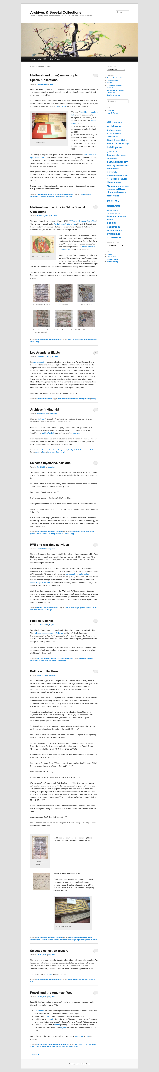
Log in (109, 254)
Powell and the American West (51, 992)
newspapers (111, 189)
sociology (110, 219)
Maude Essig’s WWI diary (40, 582)
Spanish (87, 940)
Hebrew (61, 940)
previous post (38, 362)
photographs (113, 192)
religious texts (44, 196)
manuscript (40, 1010)
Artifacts (61, 398)
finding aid (41, 419)
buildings (125, 143)
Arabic (71, 937)
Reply (93, 398)
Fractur (44, 940)
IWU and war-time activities (49, 544)
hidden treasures (118, 178)
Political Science (42, 620)
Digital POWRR (112, 80)
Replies (94, 940)
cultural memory (117, 162)
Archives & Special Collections (55, 12)
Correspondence (74, 531)
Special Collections (55, 196)
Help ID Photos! (55, 59)
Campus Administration (50, 450)
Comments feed (112, 259)
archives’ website (48, 433)
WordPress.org (112, 261)
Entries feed (111, 257)
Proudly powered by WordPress (79, 1064)
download (76, 433)
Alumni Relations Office (115, 78)
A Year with (83, 221)
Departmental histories (44, 658)
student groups (114, 230)
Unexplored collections (65, 194)
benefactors (112, 136)
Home (33, 59)
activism (118, 122)
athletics (118, 130)
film (108, 179)
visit (87, 1036)
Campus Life (113, 154)
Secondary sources (54, 534)
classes (123, 155)
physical (63, 1027)
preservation (113, 195)
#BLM (110, 122)
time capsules (112, 237)
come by (49, 974)
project (65, 224)
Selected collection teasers (49, 950)
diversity (112, 172)
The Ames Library (113, 95)
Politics (75, 398)
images (57, 1024)
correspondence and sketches (77, 574)
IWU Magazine (112, 83)
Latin (66, 940)
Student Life (42, 610)
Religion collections (44, 671)
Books (44, 452)
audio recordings (114, 133)
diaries (83, 531)
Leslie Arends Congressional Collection (48, 633)
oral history (120, 189)
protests (109, 210)
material (50, 1019)
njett (51, 84)
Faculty (70, 450)
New (64, 106)
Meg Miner (54, 216)
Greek (56, 940)
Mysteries (80, 940)
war (63, 534)
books (48, 1016)
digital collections (120, 165)
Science (44, 534)
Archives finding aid (44, 409)
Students (77, 450)
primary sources (84, 398)
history (89, 194)
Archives (38, 452)
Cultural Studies (41, 194)
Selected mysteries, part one (50, 463)
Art (76, 1044)
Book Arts (83, 194)
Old (57, 106)
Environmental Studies (86, 658)
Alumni (38, 450)
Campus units (41, 339)
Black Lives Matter (117, 140)
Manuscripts (34, 196)
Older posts (35, 1055)
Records (115, 210)
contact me (79, 1036)
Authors (77, 937)
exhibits (125, 175)
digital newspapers (113, 168)
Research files (52, 194)
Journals (118, 183)
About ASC (42, 59)
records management (113, 213)
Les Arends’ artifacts (45, 352)
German (50, 940)
